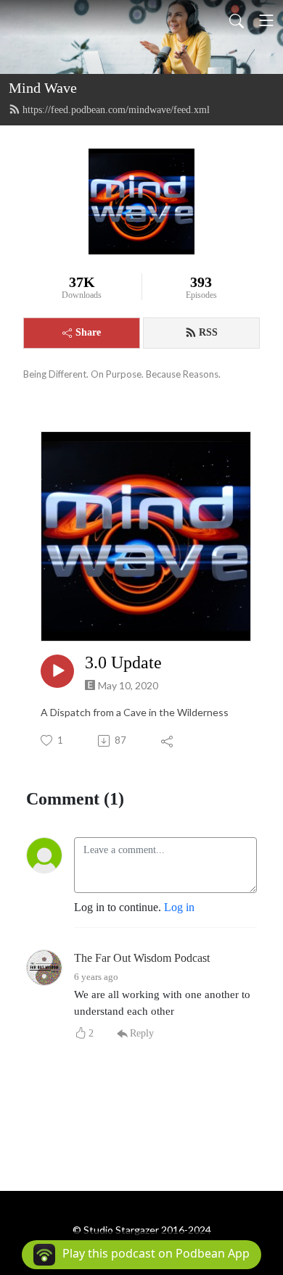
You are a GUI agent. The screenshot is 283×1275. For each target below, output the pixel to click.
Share (88, 332)
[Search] (236, 20)
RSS (208, 332)
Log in (179, 907)
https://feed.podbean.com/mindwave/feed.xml (116, 109)
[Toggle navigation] (266, 20)
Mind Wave (43, 88)
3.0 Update (123, 662)
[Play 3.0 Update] (57, 671)
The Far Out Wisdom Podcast (142, 958)
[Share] (168, 741)
